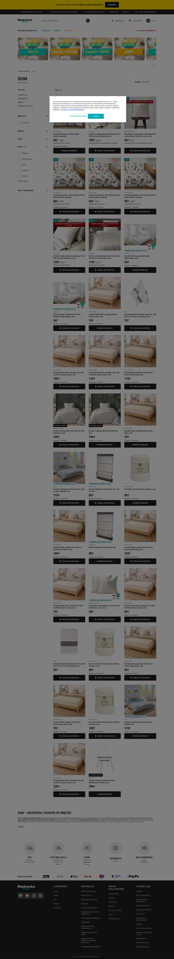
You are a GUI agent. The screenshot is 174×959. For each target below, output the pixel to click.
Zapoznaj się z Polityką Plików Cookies (72, 110)
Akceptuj (96, 116)
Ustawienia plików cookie (78, 116)
